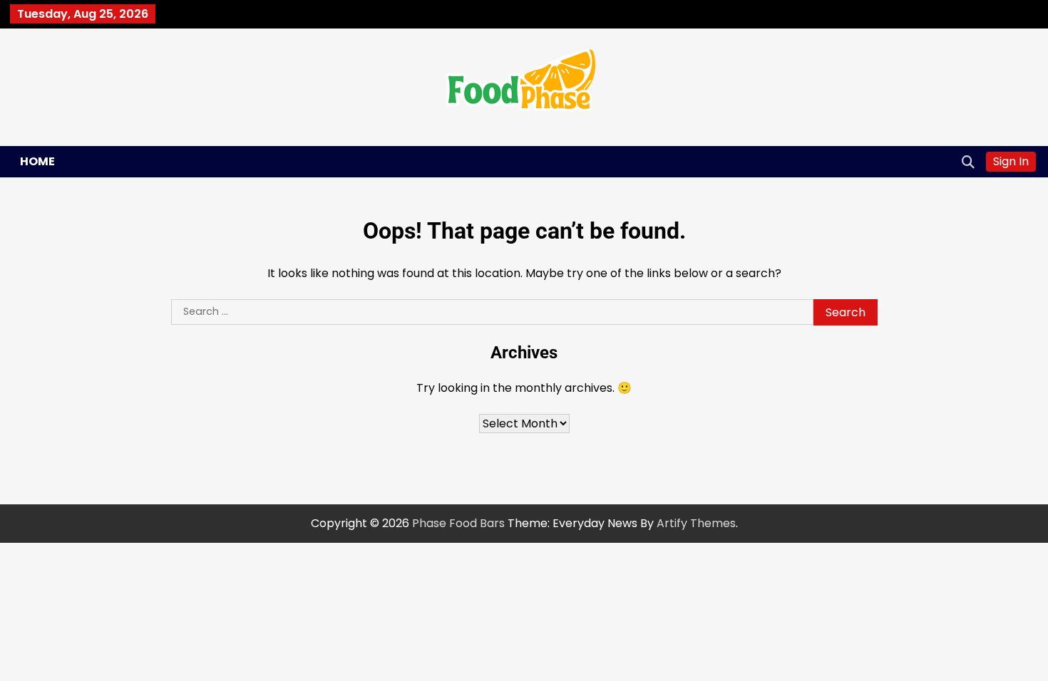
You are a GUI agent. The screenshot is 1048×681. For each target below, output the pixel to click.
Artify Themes (696, 523)
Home (37, 161)
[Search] (968, 161)
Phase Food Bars (458, 523)
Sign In (1011, 161)
